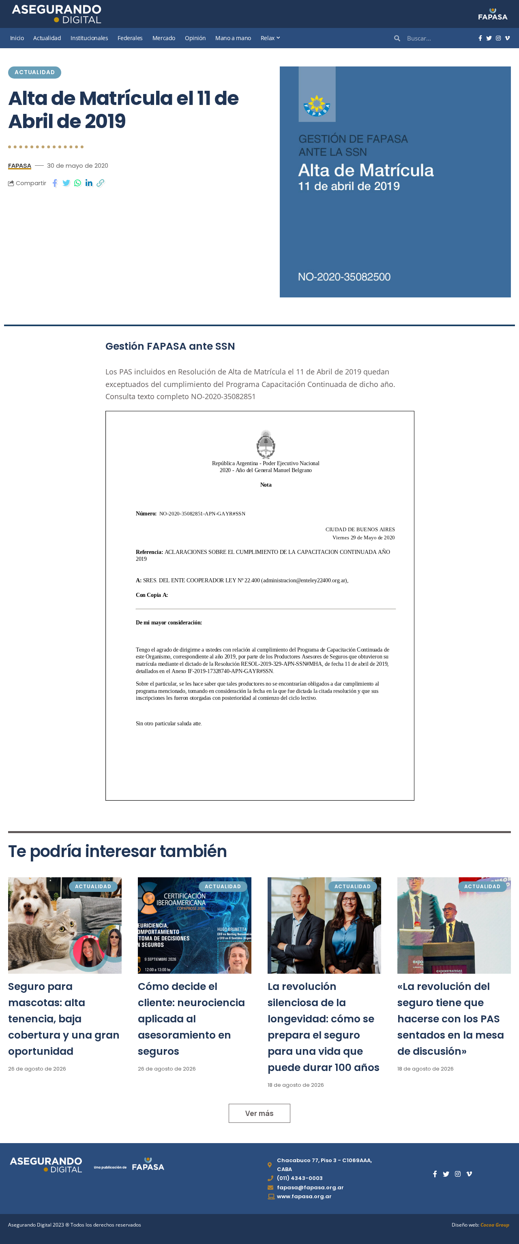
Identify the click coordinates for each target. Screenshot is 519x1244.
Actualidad (35, 72)
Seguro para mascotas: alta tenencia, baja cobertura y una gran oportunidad (64, 1018)
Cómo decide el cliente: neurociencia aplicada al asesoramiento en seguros (191, 1018)
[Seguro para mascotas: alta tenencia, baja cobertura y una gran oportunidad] (65, 925)
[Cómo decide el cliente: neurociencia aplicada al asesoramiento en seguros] (194, 925)
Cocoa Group (494, 1224)
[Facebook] (480, 38)
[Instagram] (498, 38)
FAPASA (19, 165)
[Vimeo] (507, 38)
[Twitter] (489, 38)
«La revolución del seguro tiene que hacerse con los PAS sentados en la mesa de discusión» (450, 1018)
